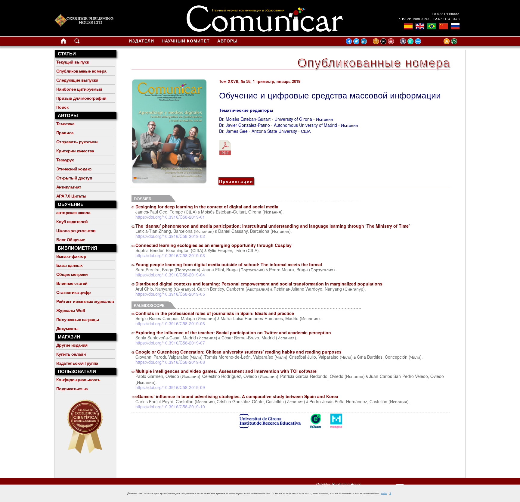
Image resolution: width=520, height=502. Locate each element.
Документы (67, 328)
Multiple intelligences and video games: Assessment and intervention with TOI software (224, 371)
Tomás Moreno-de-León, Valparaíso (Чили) (245, 357)
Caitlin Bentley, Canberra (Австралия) (233, 289)
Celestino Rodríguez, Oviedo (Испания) (240, 376)
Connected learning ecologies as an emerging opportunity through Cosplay (212, 245)
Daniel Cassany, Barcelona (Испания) (254, 231)
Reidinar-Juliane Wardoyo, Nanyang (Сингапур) (319, 289)
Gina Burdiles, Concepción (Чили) (389, 357)
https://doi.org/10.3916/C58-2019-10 (170, 407)
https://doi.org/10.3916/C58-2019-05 (170, 294)
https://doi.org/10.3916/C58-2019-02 (170, 236)
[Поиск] (77, 42)
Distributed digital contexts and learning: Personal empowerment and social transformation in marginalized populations (257, 284)
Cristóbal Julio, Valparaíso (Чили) (321, 357)
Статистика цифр (73, 292)
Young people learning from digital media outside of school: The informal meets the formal (227, 264)
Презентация (236, 181)
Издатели (141, 41)
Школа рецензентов (76, 230)
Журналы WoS (70, 310)
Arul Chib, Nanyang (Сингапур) (165, 289)
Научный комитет (186, 41)
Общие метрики (72, 274)
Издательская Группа (77, 363)
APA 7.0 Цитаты (71, 196)
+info (384, 493)
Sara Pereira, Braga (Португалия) (167, 270)
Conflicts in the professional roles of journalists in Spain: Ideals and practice (213, 313)
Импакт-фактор (71, 256)
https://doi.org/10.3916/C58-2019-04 (170, 275)
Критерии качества (75, 150)
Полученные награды (77, 319)
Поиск (62, 107)
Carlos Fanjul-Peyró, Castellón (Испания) (175, 401)
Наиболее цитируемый (79, 89)
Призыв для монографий (81, 98)
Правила (65, 132)
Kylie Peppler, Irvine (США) (233, 250)
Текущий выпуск (72, 62)
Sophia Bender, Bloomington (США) (169, 250)
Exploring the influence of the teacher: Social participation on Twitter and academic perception (231, 332)
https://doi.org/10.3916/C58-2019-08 (170, 362)
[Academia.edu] (403, 41)
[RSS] (439, 41)
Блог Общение (70, 239)
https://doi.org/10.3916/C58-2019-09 (170, 387)
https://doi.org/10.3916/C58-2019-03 (170, 255)
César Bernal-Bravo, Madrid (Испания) (258, 338)
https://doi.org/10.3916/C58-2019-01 (170, 217)
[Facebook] (349, 41)
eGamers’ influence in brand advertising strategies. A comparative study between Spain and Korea (235, 396)
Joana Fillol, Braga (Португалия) (233, 270)
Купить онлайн (70, 354)
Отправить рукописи (77, 141)
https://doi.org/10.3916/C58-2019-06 (170, 323)
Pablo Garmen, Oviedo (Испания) (167, 376)
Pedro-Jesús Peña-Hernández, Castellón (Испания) (359, 401)
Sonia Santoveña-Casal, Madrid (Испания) (176, 338)
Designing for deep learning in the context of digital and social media (205, 207)
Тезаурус (65, 159)
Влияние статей (72, 283)
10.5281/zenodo (446, 14)
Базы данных (69, 265)
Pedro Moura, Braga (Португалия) (302, 270)
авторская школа (73, 212)
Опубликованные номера (81, 71)
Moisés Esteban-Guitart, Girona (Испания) (242, 212)
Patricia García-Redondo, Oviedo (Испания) (322, 376)
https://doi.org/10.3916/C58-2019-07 (170, 343)
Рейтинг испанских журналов (85, 301)
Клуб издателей (72, 221)
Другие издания (72, 345)
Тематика (65, 123)
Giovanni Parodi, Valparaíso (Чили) (169, 357)
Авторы (227, 41)
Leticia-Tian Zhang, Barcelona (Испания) (174, 231)
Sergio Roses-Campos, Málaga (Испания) (175, 318)
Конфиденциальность (78, 379)
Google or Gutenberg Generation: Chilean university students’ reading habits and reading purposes (237, 352)
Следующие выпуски (77, 80)
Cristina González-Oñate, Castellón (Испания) (261, 401)
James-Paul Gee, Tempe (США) (166, 212)
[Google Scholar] (376, 41)
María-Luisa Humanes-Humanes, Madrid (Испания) (270, 318)
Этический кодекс (73, 169)
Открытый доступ (74, 178)
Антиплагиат (68, 187)
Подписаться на (72, 388)
